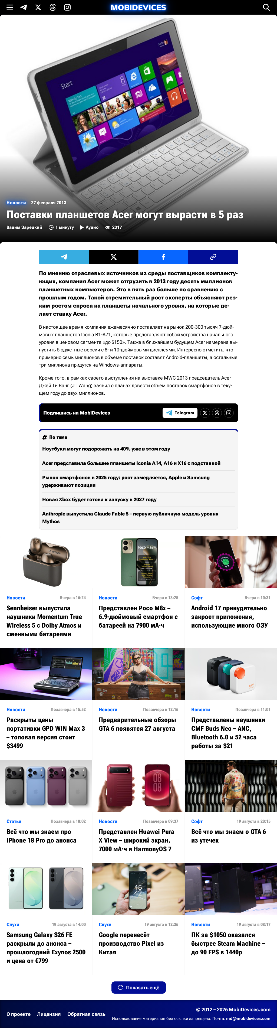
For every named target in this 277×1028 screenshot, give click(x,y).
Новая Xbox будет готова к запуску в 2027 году (99, 499)
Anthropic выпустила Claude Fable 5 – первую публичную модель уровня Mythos (130, 517)
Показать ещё (142, 987)
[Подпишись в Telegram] (23, 7)
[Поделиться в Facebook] (163, 257)
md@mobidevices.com (248, 1018)
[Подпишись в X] (38, 7)
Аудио (92, 227)
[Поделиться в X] (113, 257)
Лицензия (49, 1014)
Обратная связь (86, 1014)
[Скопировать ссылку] (213, 257)
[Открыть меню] (9, 7)
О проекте (18, 1014)
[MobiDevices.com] (138, 7)
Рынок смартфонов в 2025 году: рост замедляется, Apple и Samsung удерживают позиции (126, 481)
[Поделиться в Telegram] (64, 257)
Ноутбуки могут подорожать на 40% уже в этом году (106, 449)
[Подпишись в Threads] (52, 7)
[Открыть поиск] (266, 7)
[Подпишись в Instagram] (67, 7)
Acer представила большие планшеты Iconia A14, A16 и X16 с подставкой (131, 463)
